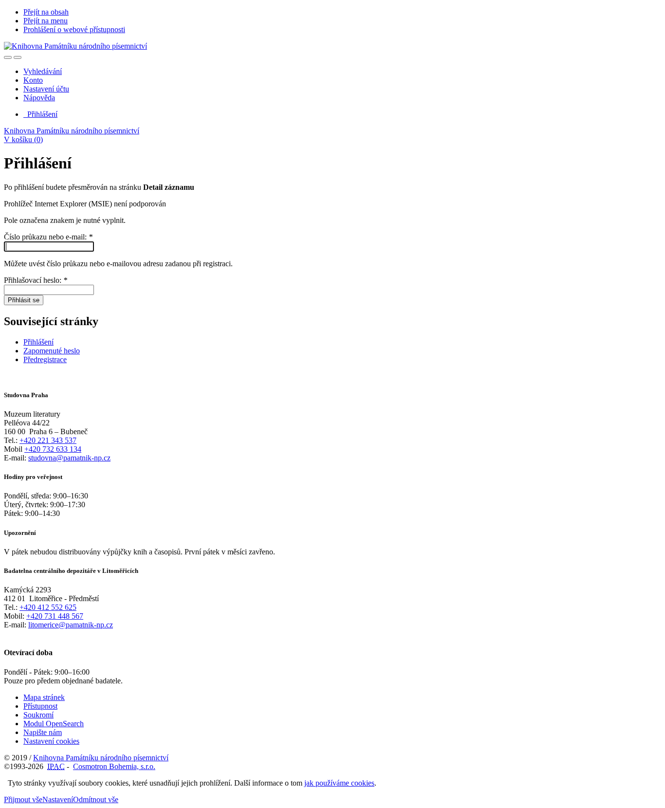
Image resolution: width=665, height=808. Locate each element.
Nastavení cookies (51, 741)
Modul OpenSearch (53, 723)
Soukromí (38, 715)
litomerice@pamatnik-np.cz (70, 625)
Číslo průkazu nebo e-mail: (48, 237)
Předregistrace (45, 359)
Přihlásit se (23, 300)
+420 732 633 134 (52, 449)
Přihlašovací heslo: (35, 280)
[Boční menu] (8, 57)
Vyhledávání (42, 71)
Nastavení (57, 799)
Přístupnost (40, 706)
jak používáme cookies (339, 783)
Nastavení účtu (46, 89)
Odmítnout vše (95, 799)
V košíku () (23, 139)
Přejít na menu (45, 21)
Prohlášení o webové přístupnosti (74, 29)
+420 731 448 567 (54, 616)
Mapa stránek (44, 697)
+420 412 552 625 (47, 607)
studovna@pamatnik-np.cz (69, 458)
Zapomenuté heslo (51, 351)
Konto (33, 80)
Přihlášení (40, 114)
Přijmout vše (23, 799)
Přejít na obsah (46, 12)
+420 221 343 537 (47, 440)
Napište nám (42, 732)
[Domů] (75, 46)
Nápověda (39, 97)
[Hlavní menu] (17, 57)
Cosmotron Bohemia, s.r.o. (114, 766)
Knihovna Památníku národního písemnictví (71, 131)
